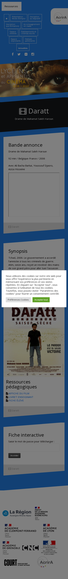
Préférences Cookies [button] (18, 299)
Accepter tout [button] (41, 299)
